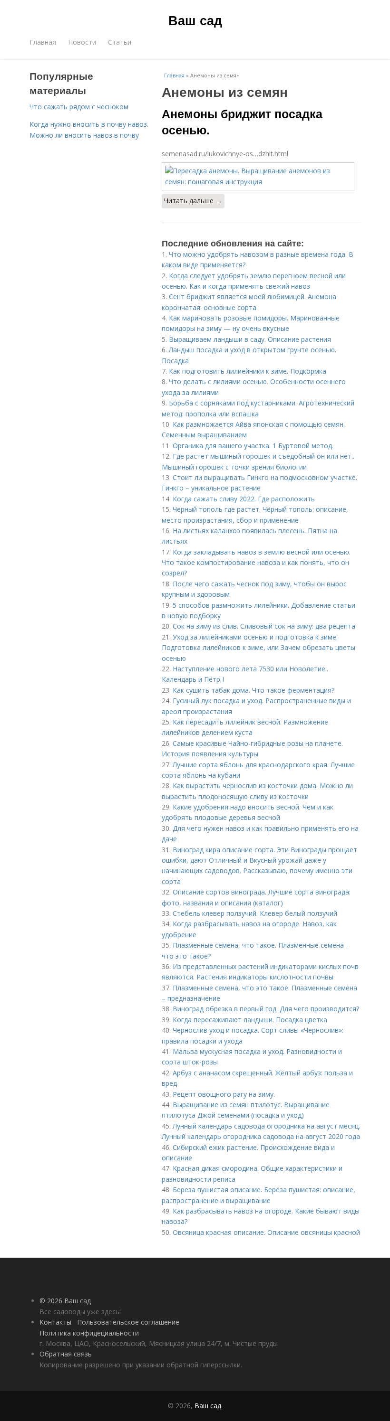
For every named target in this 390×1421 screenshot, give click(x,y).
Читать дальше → (193, 200)
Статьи (119, 42)
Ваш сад (195, 20)
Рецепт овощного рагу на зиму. (224, 1094)
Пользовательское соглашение (128, 1322)
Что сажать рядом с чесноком (78, 106)
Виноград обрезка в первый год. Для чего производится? (266, 1008)
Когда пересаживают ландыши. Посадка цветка (250, 1019)
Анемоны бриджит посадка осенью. (242, 121)
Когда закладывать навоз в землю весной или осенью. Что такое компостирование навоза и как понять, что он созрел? (256, 562)
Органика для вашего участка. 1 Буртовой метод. (253, 445)
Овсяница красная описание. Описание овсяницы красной (266, 1232)
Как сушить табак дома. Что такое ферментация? (253, 690)
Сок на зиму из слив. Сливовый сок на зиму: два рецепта (264, 626)
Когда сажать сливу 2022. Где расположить (244, 498)
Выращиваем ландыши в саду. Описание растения (250, 339)
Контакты (55, 1322)
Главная (42, 42)
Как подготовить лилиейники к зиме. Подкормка (247, 371)
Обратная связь (65, 1353)
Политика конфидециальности (89, 1332)
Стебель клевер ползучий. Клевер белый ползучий (255, 913)
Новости (82, 42)
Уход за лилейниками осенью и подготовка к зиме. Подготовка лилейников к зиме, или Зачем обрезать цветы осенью (258, 647)
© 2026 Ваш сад (65, 1300)
